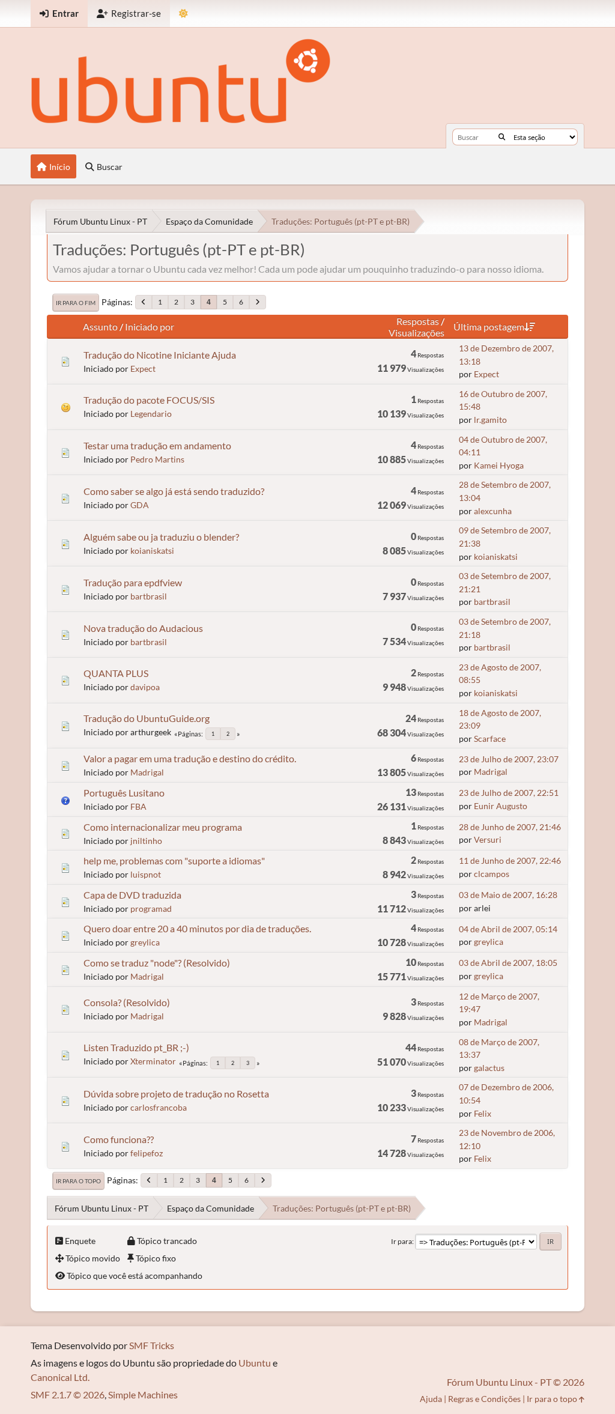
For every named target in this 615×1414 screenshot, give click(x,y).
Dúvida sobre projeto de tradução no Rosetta (176, 1093)
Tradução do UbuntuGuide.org (146, 718)
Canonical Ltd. (60, 1377)
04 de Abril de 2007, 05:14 (508, 929)
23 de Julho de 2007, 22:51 (509, 792)
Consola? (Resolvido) (126, 1002)
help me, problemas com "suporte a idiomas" (174, 860)
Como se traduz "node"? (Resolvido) (156, 962)
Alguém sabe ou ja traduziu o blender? (161, 536)
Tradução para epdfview (132, 582)
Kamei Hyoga (499, 465)
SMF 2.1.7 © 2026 (68, 1394)
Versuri (487, 839)
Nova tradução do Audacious (143, 628)
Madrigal (147, 772)
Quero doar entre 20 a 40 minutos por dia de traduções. (197, 928)
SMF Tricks (151, 1345)
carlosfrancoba (158, 1107)
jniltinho (146, 841)
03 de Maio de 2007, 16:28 (508, 895)
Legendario (151, 413)
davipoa (145, 687)
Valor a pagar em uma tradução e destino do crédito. (189, 758)
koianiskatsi (152, 550)
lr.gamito (490, 419)
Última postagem (488, 326)
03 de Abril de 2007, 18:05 (508, 962)
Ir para (401, 1241)
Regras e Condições (484, 1399)
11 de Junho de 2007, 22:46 (510, 860)
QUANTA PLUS (115, 673)
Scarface (490, 738)
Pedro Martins (157, 459)
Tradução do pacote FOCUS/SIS (148, 399)
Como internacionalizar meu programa (162, 827)
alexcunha (493, 511)
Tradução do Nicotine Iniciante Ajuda (159, 354)
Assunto (100, 326)
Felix (482, 1113)
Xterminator (153, 1061)
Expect (143, 368)
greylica (145, 942)
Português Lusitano (124, 792)
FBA (138, 806)
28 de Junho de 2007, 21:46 (510, 827)
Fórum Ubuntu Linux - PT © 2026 (515, 1382)
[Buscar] (501, 137)
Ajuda (431, 1399)
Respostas (417, 321)
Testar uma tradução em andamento (157, 445)
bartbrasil (148, 596)
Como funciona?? (118, 1139)
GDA (139, 505)
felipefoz (146, 1153)
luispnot (145, 874)
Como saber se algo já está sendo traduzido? (173, 491)
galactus (489, 1068)
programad (151, 908)
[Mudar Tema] (183, 13)
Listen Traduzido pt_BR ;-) (136, 1047)
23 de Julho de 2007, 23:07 (509, 759)
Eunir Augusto (500, 806)
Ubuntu (254, 1362)
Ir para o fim (75, 302)
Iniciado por (149, 326)
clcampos (491, 874)
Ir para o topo (78, 1181)
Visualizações (416, 332)
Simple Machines (143, 1394)
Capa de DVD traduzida (132, 894)
